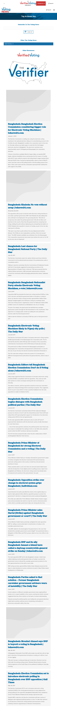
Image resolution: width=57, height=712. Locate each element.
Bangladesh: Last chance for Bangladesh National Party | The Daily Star (27, 249)
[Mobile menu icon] (54, 9)
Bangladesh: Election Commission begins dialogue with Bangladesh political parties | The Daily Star (25, 401)
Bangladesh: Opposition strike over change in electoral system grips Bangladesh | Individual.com (26, 482)
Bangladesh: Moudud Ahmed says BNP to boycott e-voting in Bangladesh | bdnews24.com (28, 644)
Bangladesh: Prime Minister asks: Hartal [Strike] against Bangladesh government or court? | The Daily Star (27, 513)
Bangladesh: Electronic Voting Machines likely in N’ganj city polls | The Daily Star (26, 328)
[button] (50, 3)
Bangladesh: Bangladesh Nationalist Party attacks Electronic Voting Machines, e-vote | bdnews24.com (26, 285)
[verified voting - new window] (28, 6)
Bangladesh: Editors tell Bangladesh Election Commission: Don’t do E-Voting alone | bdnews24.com (28, 367)
